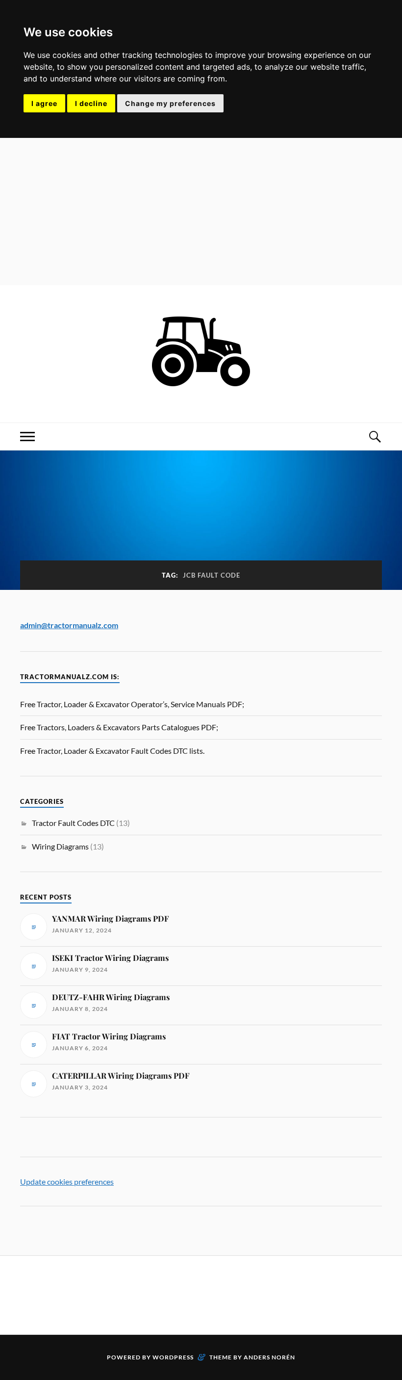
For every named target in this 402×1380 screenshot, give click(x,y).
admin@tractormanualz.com (69, 625)
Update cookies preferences (67, 1181)
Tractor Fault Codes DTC (73, 822)
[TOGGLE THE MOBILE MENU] (27, 436)
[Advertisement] (201, 211)
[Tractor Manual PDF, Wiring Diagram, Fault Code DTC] (201, 392)
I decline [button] (91, 103)
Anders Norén (269, 1357)
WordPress (173, 1357)
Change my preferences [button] (170, 103)
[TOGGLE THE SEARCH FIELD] (374, 436)
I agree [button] (44, 103)
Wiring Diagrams (60, 846)
